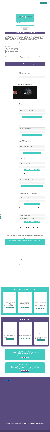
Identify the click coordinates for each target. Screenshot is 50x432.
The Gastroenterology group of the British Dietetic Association (15, 273)
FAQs (11, 428)
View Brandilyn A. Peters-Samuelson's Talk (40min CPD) (31, 185)
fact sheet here (27, 279)
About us (34, 428)
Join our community (43, 2)
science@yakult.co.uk (25, 265)
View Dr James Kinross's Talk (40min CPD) (32, 221)
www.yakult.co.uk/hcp (30, 264)
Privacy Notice (15, 428)
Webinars (25, 428)
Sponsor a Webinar (25, 370)
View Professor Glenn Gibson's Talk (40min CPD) (32, 116)
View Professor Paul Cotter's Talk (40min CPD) (32, 135)
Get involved (28, 428)
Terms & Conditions (20, 428)
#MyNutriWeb (25, 28)
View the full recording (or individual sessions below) (25, 23)
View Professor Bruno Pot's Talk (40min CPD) (32, 152)
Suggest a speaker (25, 357)
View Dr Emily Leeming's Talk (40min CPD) (32, 169)
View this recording (9, 307)
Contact (37, 428)
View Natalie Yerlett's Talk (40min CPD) (32, 203)
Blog (31, 428)
